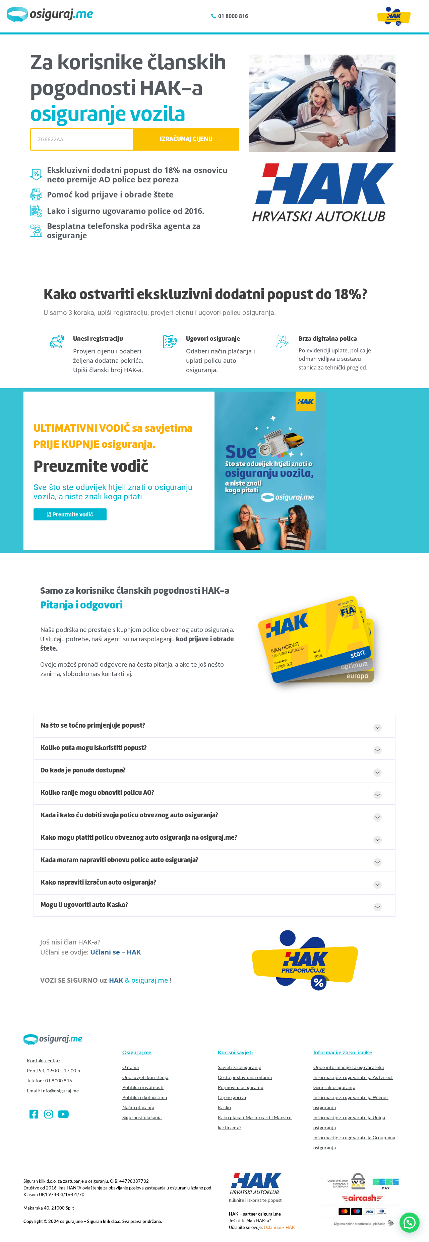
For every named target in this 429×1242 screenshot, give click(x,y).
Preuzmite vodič (91, 467)
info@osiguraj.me (60, 1090)
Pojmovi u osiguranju (240, 1087)
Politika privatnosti (143, 1087)
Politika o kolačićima (144, 1097)
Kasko (224, 1107)
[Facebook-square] (34, 1114)
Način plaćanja (138, 1107)
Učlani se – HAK (115, 952)
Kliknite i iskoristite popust (255, 1200)
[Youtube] (63, 1114)
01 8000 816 (58, 1080)
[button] (214, 726)
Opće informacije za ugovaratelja (348, 1067)
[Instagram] (49, 1114)
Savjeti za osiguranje (239, 1067)
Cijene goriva (232, 1097)
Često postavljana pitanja (245, 1077)
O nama (130, 1067)
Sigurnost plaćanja (142, 1117)
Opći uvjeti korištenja (145, 1077)
